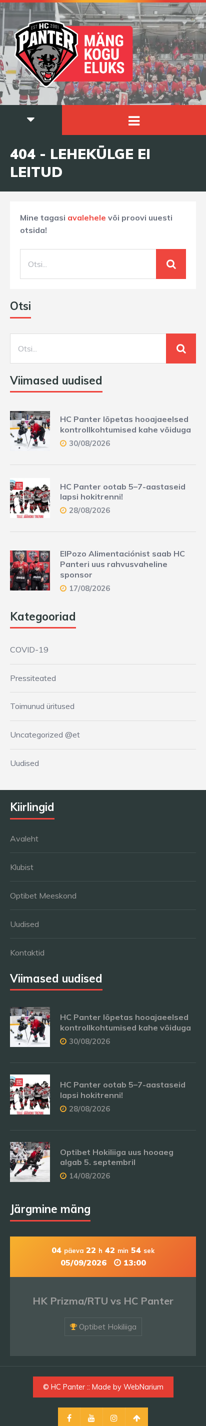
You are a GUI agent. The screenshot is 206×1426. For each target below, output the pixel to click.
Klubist (22, 867)
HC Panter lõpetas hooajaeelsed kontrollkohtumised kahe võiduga (125, 424)
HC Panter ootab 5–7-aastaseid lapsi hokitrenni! (123, 492)
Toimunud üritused (42, 706)
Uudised (24, 763)
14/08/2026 (89, 1175)
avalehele (87, 217)
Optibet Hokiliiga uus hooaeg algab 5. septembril (117, 1157)
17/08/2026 (89, 588)
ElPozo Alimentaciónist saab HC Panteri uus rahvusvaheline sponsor (122, 564)
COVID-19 (29, 649)
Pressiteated (33, 678)
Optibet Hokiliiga (107, 1327)
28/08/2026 (89, 510)
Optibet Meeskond (43, 896)
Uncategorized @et (45, 735)
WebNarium (144, 1387)
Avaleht (24, 838)
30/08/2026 (89, 443)
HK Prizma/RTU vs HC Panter (103, 1300)
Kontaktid (27, 952)
